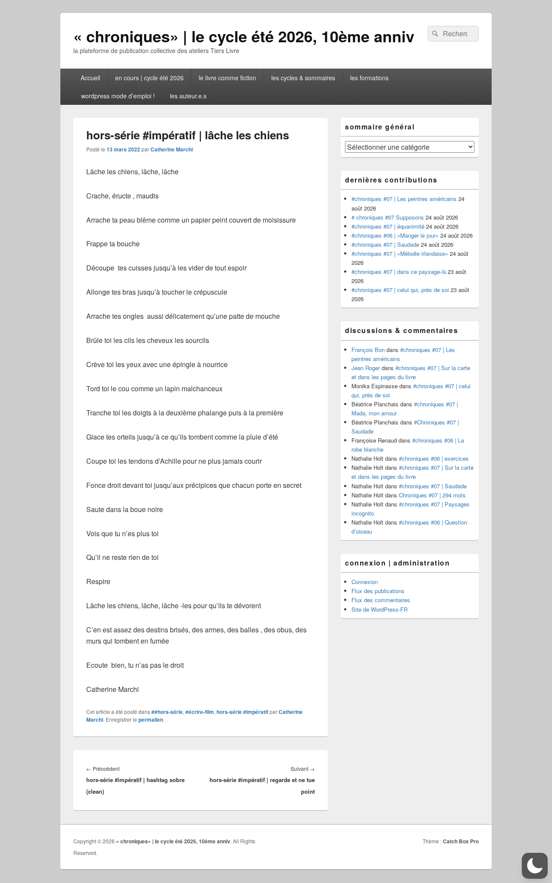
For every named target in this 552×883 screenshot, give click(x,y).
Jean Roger (365, 368)
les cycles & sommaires (303, 77)
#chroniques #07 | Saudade (385, 244)
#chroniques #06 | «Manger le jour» (395, 235)
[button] (535, 866)
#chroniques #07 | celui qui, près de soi (400, 290)
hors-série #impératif (242, 712)
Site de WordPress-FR (379, 609)
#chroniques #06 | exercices (434, 458)
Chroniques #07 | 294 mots (432, 495)
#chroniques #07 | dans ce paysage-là (398, 271)
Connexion (364, 582)
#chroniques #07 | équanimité (387, 226)
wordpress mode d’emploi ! (118, 95)
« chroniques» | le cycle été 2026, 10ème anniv (243, 36)
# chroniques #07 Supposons (387, 217)
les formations (369, 77)
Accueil (90, 77)
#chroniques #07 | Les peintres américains (404, 199)
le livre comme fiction (227, 77)
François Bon (368, 350)
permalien (150, 719)
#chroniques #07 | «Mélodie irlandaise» (399, 253)
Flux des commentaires (380, 600)
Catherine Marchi (172, 149)
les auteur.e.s (188, 95)
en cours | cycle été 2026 (149, 77)
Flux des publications (378, 591)
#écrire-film (199, 712)
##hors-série (167, 712)
